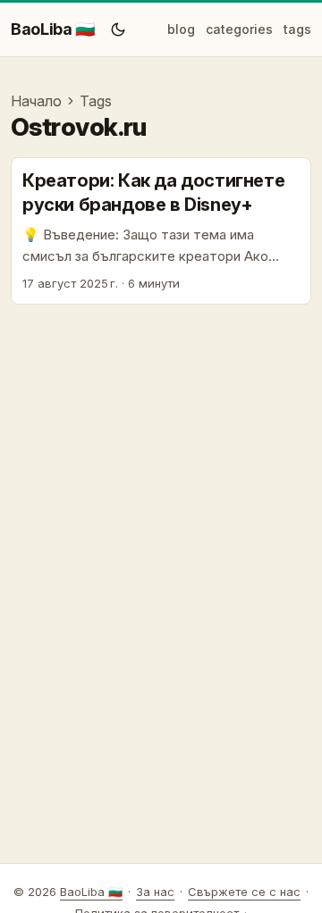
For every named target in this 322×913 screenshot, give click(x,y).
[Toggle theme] (118, 29)
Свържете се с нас (244, 891)
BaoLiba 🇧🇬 (53, 29)
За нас (155, 891)
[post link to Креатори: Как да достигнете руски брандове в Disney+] (161, 231)
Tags (96, 101)
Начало (36, 101)
